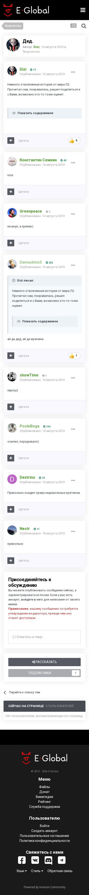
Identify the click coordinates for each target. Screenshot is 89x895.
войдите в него (32, 599)
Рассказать (46, 662)
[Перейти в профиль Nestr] (12, 530)
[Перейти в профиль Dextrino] (12, 479)
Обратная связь (60, 871)
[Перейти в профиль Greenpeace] (12, 212)
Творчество (31, 51)
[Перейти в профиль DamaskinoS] (12, 264)
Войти (44, 826)
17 (34, 69)
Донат (44, 792)
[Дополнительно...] (73, 72)
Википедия (44, 797)
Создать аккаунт (44, 831)
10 (43, 477)
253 (50, 262)
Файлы (44, 787)
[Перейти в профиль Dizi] (13, 44)
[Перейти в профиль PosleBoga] (12, 428)
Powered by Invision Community (45, 887)
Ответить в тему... (30, 637)
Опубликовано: (42, 74)
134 (47, 426)
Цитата (24, 140)
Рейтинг (44, 802)
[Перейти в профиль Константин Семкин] (12, 161)
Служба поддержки (44, 807)
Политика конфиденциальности (44, 841)
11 (37, 529)
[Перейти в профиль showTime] (12, 376)
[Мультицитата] (10, 140)
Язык (21, 871)
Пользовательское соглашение (44, 836)
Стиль (36, 871)
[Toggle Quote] (14, 280)
